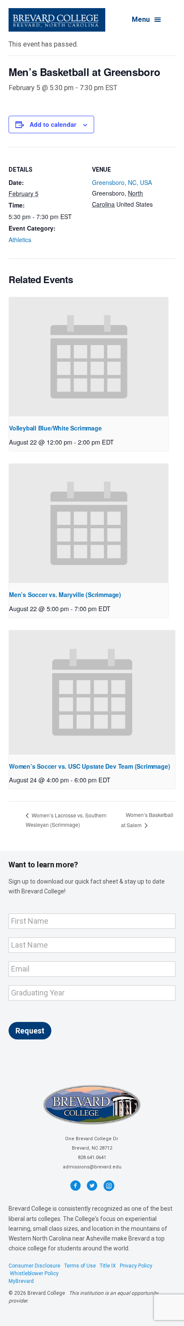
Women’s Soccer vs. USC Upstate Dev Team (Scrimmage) (89, 766)
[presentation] (88, 356)
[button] (147, 20)
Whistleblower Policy (34, 1273)
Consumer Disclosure (34, 1266)
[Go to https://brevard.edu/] (57, 20)
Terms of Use (80, 1266)
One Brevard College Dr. (92, 1139)
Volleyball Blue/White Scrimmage (55, 428)
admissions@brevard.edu (92, 1167)
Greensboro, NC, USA (122, 182)
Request (30, 1030)
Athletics (20, 239)
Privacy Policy (136, 1266)
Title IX (108, 1266)
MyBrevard (21, 1281)
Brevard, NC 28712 (92, 1148)
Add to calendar (53, 124)
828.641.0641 (92, 1157)
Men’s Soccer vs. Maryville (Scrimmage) (65, 594)
